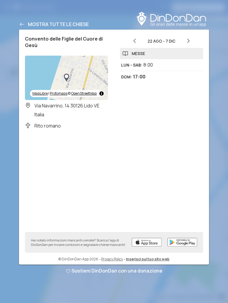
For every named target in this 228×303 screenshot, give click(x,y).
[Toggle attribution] (101, 93)
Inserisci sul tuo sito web (148, 259)
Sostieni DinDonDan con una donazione (117, 270)
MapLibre (40, 93)
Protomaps (58, 93)
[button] (66, 77)
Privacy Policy (112, 259)
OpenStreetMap (84, 93)
